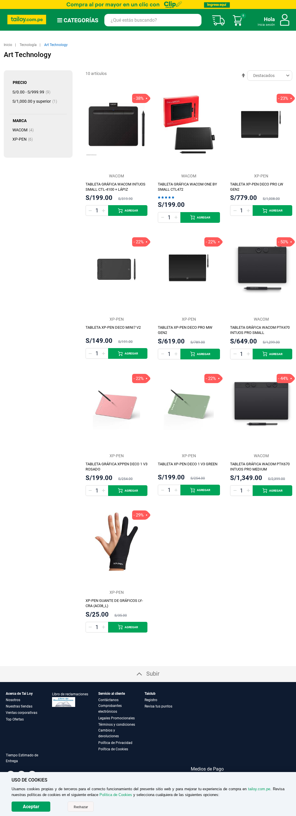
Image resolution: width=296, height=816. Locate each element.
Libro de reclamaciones (70, 694)
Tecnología (29, 45)
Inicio (8, 45)
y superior (36, 101)
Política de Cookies (113, 749)
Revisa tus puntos (158, 706)
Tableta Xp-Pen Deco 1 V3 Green (187, 464)
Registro (151, 700)
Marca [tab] (20, 120)
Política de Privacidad (115, 743)
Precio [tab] (20, 82)
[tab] (29, 761)
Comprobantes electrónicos (110, 709)
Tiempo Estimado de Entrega (22, 758)
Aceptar (31, 806)
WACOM (24, 130)
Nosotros (13, 700)
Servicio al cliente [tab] (111, 694)
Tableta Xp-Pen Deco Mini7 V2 (113, 327)
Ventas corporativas (21, 713)
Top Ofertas (15, 719)
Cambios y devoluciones (108, 733)
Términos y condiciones (116, 725)
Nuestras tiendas (19, 706)
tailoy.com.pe (259, 789)
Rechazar (81, 807)
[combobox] (153, 20)
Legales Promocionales (116, 718)
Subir (153, 673)
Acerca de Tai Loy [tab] (19, 694)
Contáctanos (108, 700)
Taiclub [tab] (150, 694)
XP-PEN (24, 139)
